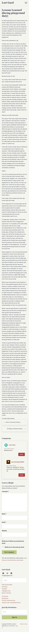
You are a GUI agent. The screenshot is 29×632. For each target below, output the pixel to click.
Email (4, 522)
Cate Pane (12, 445)
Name (4, 514)
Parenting (4, 587)
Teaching (4, 589)
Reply (21, 454)
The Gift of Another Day (8, 601)
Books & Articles (6, 593)
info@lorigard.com (7, 576)
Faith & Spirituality (7, 585)
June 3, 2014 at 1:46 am (11, 466)
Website (4, 531)
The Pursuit (5, 596)
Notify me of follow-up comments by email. (13, 542)
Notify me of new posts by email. (14, 547)
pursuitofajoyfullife (17, 462)
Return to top (23, 624)
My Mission (5, 599)
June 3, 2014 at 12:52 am (9, 449)
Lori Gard (8, 2)
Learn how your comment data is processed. (14, 559)
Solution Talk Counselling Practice (11, 603)
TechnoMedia (11, 626)
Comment (5, 492)
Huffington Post (6, 591)
